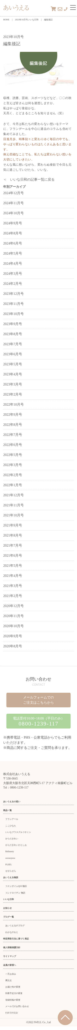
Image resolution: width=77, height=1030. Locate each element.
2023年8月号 (12, 334)
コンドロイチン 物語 (15, 893)
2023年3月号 (12, 384)
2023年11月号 (13, 304)
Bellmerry (9, 851)
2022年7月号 (12, 434)
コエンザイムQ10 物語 (16, 886)
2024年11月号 (13, 203)
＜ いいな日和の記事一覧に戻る (29, 179)
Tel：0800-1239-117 (15, 787)
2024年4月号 (12, 263)
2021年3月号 (12, 586)
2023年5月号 (12, 364)
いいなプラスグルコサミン (18, 832)
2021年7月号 (12, 545)
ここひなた (10, 826)
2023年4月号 (12, 374)
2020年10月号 (13, 626)
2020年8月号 (12, 646)
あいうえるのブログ (15, 925)
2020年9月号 (12, 636)
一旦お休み (10, 974)
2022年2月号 (12, 475)
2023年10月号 (13, 314)
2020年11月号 (13, 616)
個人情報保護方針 (11, 947)
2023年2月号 (12, 394)
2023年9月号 (12, 324)
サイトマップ (9, 956)
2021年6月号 (12, 555)
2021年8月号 (12, 535)
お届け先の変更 (12, 987)
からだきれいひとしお (16, 845)
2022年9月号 (12, 414)
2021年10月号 (13, 515)
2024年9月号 (12, 223)
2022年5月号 (12, 455)
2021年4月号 (12, 575)
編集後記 (48, 19)
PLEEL (8, 864)
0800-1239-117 (38, 724)
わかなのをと (11, 932)
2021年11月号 (13, 505)
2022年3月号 (12, 465)
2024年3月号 (12, 273)
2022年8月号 (12, 424)
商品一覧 (7, 810)
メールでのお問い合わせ (17, 1006)
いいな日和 (8, 899)
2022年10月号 (13, 404)
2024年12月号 (13, 193)
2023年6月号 (12, 354)
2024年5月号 (12, 253)
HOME (6, 19)
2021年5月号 (12, 565)
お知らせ (7, 908)
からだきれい (11, 838)
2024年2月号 (12, 283)
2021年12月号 (13, 495)
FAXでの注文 (11, 1013)
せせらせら (10, 871)
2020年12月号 (13, 606)
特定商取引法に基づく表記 (16, 938)
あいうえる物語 (10, 877)
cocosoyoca (10, 858)
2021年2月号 (12, 596)
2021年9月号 (12, 525)
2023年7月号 (12, 344)
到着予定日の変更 (13, 993)
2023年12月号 (13, 293)
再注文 (8, 980)
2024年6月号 (12, 243)
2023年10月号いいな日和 (26, 19)
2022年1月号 (12, 485)
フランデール (11, 819)
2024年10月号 (13, 213)
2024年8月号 (12, 233)
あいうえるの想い (11, 801)
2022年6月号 (12, 445)
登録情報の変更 (12, 1000)
